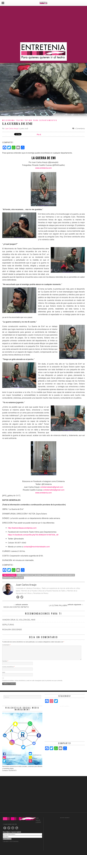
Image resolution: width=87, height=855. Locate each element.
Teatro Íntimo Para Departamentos (36, 120)
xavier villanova (8, 578)
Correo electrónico (8, 667)
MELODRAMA (8, 120)
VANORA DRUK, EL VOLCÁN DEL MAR (18, 620)
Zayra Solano (19, 578)
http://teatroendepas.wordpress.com (22, 528)
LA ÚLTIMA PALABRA (58, 605)
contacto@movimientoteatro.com (36, 546)
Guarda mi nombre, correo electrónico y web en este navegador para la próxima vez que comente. (32, 680)
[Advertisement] (43, 24)
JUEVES (19, 575)
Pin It (39, 134)
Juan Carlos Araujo (11, 128)
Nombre (5, 661)
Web (3, 672)
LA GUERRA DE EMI (28, 575)
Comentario (6, 645)
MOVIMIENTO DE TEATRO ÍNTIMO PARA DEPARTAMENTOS (58, 575)
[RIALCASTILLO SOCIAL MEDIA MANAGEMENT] (22, 764)
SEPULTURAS (8, 625)
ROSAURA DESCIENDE (12, 629)
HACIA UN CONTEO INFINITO (16, 607)
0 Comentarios (80, 128)
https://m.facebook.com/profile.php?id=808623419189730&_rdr (33, 534)
